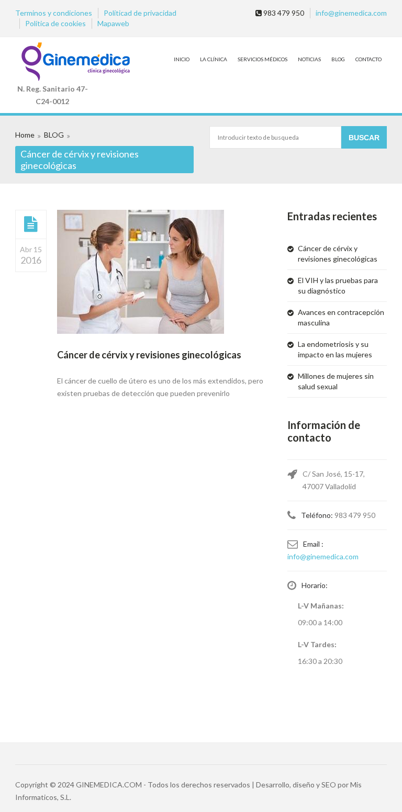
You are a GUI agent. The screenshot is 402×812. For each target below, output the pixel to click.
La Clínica (213, 59)
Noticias (309, 59)
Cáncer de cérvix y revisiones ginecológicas (149, 354)
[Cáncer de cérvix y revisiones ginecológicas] (31, 224)
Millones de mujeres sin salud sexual (336, 381)
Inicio (181, 59)
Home (25, 134)
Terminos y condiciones (53, 12)
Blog (338, 59)
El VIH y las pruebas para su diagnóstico (338, 285)
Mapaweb (113, 23)
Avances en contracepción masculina (341, 317)
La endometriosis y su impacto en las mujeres (335, 349)
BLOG (54, 134)
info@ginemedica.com (351, 12)
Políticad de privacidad (140, 12)
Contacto (368, 59)
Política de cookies (55, 23)
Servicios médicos (262, 59)
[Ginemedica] (52, 62)
